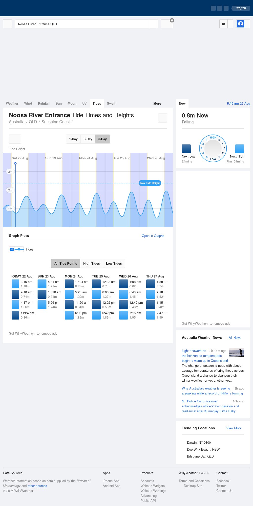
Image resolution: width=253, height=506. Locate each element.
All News (235, 337)
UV (84, 103)
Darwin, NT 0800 (199, 442)
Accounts (147, 480)
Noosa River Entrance (75, 121)
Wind (28, 103)
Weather (12, 103)
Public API (148, 500)
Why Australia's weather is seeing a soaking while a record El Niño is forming (213, 390)
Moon (72, 103)
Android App (111, 485)
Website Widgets (153, 485)
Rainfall (44, 103)
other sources (37, 485)
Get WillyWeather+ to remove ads (206, 323)
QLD (33, 121)
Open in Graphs (153, 235)
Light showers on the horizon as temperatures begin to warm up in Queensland (213, 365)
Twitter (221, 485)
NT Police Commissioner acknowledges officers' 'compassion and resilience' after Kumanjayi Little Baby (213, 406)
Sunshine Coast (56, 121)
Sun (59, 103)
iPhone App (111, 480)
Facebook (223, 480)
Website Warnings (153, 490)
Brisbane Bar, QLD (200, 456)
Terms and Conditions (194, 480)
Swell (111, 103)
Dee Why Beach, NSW (203, 449)
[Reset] (145, 24)
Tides (97, 103)
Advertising (149, 495)
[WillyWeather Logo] (26, 8)
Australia (16, 121)
